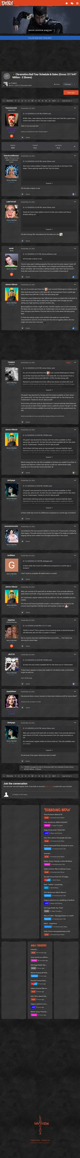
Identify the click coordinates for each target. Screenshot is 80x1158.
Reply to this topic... (21, 794)
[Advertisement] (40, 55)
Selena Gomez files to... (39, 988)
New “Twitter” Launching (53, 884)
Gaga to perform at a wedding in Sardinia (59, 900)
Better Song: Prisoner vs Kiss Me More (58, 861)
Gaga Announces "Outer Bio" (54, 829)
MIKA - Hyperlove (50, 923)
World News (56, 880)
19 (42, 101)
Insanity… (47, 853)
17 (35, 101)
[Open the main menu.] (77, 2)
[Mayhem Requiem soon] (40, 21)
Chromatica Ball (26, 85)
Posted (28, 108)
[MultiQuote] (22, 137)
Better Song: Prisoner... (39, 1011)
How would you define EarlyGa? (55, 822)
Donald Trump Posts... (39, 980)
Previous (10, 101)
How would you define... (40, 957)
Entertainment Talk (59, 849)
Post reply (71, 92)
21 (49, 101)
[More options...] (75, 108)
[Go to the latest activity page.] (66, 2)
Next (54, 101)
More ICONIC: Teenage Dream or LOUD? (59, 915)
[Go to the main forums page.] (72, 2)
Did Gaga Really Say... (39, 964)
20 (46, 101)
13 (22, 101)
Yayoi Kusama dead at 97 (53, 814)
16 (32, 101)
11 (15, 101)
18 (39, 101)
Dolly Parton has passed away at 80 (57, 931)
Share (57, 84)
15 (29, 101)
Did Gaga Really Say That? (53, 907)
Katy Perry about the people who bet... (58, 837)
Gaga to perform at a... (39, 1003)
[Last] (58, 100)
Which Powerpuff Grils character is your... (59, 845)
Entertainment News (57, 817)
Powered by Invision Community (40, 1142)
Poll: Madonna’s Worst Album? (55, 892)
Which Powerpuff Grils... (39, 972)
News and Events (56, 833)
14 (25, 101)
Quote (28, 137)
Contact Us (46, 1140)
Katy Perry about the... (39, 996)
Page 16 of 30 (66, 101)
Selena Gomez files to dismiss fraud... (58, 868)
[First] (4, 100)
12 (18, 101)
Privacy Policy (35, 1140)
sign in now (49, 786)
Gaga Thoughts (57, 825)
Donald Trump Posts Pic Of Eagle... (56, 876)
